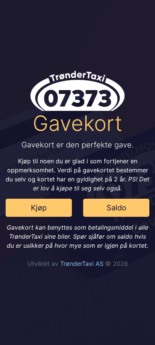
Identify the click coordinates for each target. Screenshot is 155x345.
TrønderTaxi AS (81, 263)
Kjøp (39, 207)
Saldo (116, 207)
